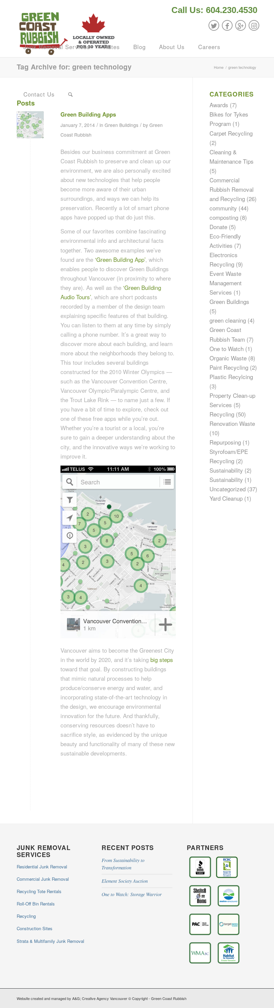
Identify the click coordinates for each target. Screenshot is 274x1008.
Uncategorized (228, 489)
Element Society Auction (125, 881)
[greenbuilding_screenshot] (30, 124)
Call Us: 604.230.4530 (214, 10)
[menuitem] (212, 10)
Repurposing (225, 442)
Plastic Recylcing (231, 376)
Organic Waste (228, 358)
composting (224, 217)
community (223, 208)
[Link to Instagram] (254, 25)
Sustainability (226, 470)
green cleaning (228, 320)
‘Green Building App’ (120, 259)
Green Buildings (121, 125)
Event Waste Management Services (226, 282)
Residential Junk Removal (42, 866)
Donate (218, 226)
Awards (219, 105)
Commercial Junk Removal (43, 879)
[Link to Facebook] (227, 25)
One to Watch (227, 348)
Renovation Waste (232, 423)
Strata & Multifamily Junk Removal (50, 941)
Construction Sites (34, 928)
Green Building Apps (88, 114)
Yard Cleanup (226, 498)
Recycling (222, 414)
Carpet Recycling (231, 133)
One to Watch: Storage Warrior (132, 894)
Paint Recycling (229, 367)
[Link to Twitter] (214, 25)
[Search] (70, 94)
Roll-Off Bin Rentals (36, 903)
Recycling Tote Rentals (39, 891)
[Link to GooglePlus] (240, 25)
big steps (161, 659)
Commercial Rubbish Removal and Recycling (232, 189)
